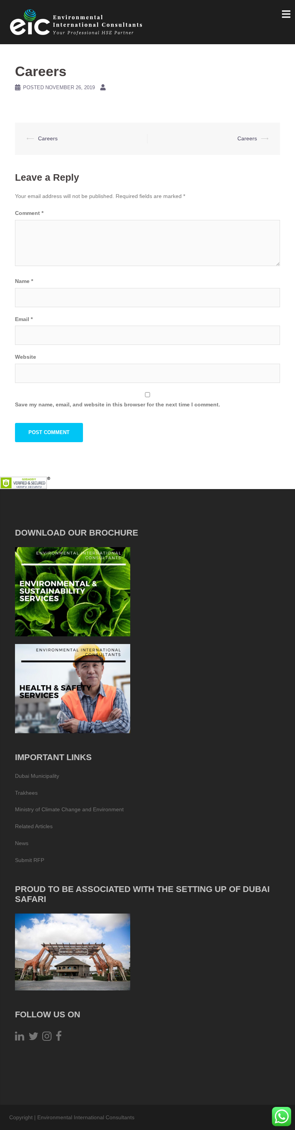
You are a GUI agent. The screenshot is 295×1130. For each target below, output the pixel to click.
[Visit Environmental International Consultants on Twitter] (33, 1038)
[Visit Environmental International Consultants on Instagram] (46, 1038)
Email (24, 319)
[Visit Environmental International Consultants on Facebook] (59, 1038)
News (21, 843)
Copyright (21, 1117)
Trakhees (26, 793)
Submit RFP (29, 860)
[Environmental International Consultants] (76, 21)
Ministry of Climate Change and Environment (69, 809)
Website (25, 357)
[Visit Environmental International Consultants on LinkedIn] (19, 1038)
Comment (29, 213)
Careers (48, 138)
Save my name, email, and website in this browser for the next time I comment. (117, 404)
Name (24, 281)
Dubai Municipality (37, 776)
